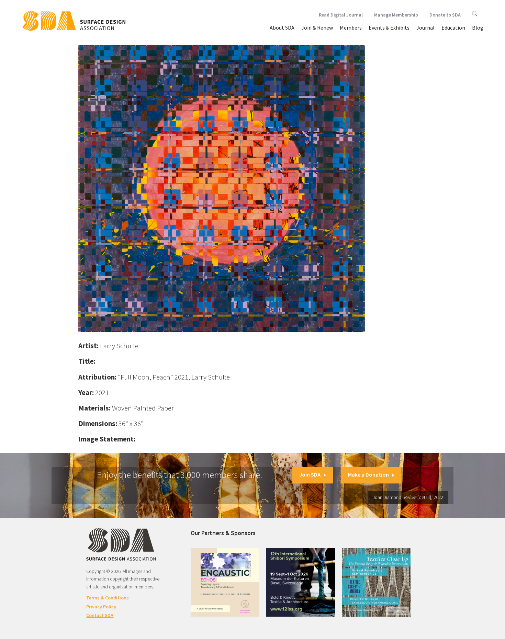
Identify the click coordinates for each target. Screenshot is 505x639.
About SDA (282, 27)
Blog (477, 27)
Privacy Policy (101, 607)
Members (351, 27)
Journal (425, 27)
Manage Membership (396, 15)
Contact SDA (99, 615)
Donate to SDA (445, 15)
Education (453, 27)
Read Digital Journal (341, 15)
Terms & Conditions (107, 598)
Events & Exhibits (389, 27)
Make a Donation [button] (368, 474)
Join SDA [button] (310, 474)
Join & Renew (317, 27)
